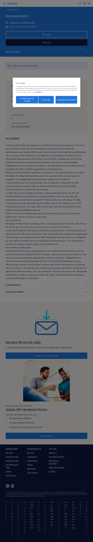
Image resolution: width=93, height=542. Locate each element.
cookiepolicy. (39, 92)
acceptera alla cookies (66, 100)
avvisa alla (46, 100)
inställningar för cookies (27, 99)
